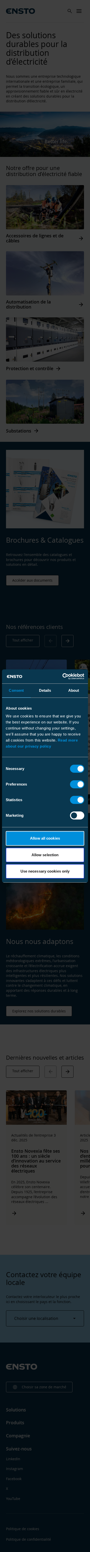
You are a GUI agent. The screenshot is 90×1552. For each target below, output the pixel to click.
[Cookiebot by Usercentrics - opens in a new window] (63, 676)
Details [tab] (45, 690)
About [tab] (73, 690)
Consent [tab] (16, 690)
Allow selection (45, 855)
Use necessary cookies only (45, 871)
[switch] (77, 784)
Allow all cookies (45, 838)
